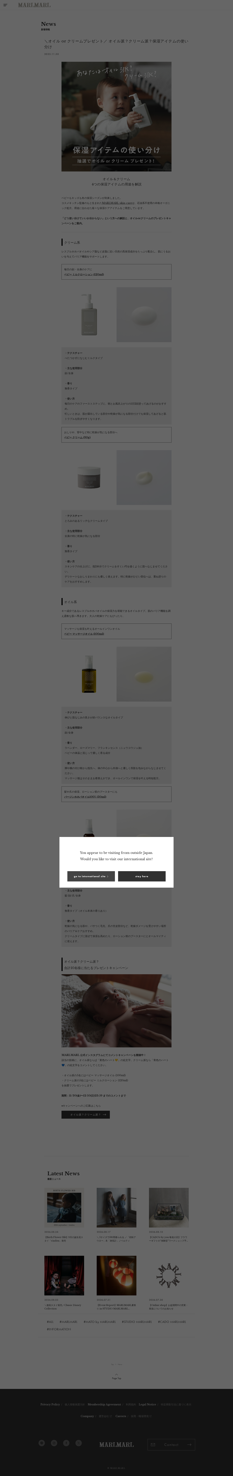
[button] (91, 876)
